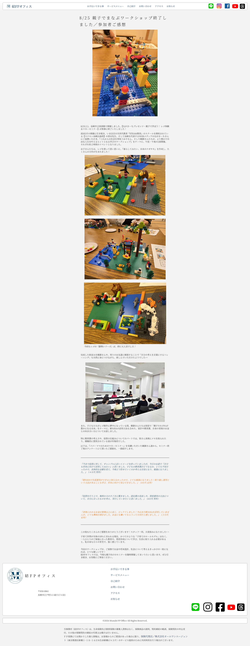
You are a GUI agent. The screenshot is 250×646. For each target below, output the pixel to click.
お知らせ (171, 6)
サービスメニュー (115, 6)
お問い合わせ (145, 6)
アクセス (159, 6)
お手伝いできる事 (95, 6)
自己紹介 (131, 6)
